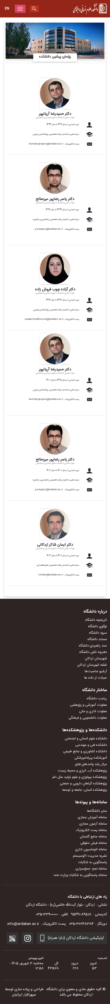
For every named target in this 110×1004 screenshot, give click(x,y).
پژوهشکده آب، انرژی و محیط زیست (82, 771)
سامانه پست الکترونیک (91, 830)
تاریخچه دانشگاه (96, 620)
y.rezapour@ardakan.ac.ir (49, 229)
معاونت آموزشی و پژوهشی (88, 705)
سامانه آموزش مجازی (92, 817)
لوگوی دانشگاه (97, 626)
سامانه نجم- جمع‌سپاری (91, 869)
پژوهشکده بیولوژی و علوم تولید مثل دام (79, 777)
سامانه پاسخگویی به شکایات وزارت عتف (80, 875)
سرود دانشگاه (98, 633)
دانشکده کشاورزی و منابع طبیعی (85, 751)
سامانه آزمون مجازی (93, 824)
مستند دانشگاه (97, 639)
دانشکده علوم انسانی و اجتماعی (86, 738)
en (7, 8)
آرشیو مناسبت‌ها (96, 671)
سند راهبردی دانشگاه (93, 646)
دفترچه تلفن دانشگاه (93, 652)
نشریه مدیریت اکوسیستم (90, 856)
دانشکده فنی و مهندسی (91, 745)
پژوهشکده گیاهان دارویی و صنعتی (83, 783)
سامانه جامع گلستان (93, 836)
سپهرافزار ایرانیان (24, 995)
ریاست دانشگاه (97, 698)
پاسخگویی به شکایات (92, 862)
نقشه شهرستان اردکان (92, 665)
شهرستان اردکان (96, 658)
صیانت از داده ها (95, 678)
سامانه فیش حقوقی (93, 843)
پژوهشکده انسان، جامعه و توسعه (84, 790)
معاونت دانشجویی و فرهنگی (88, 718)
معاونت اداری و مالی (93, 711)
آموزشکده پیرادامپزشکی (90, 758)
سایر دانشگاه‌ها (97, 811)
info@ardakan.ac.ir (23, 924)
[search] (34, 8)
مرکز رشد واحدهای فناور (91, 764)
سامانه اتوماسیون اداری (91, 849)
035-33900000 (47, 914)
